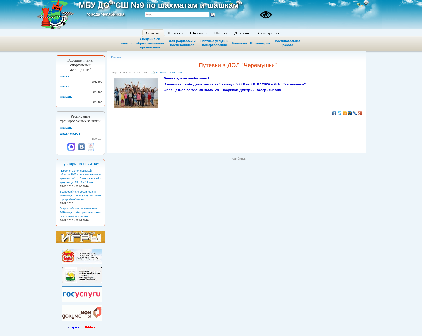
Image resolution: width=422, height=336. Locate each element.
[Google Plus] (360, 113)
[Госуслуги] (82, 293)
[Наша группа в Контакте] (81, 149)
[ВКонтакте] (334, 113)
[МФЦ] (82, 312)
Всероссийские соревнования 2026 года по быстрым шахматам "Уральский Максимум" (81, 212)
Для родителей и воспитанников (182, 43)
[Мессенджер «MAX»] (71, 149)
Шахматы (161, 72)
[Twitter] (339, 113)
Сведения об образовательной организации (150, 43)
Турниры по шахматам (80, 164)
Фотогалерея (260, 43)
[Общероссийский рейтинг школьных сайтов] (90, 149)
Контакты (239, 43)
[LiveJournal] (355, 113)
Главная (126, 43)
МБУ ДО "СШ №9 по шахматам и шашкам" (161, 5)
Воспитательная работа (288, 43)
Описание (176, 72)
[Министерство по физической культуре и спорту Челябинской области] (82, 255)
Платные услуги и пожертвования (214, 43)
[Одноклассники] (344, 113)
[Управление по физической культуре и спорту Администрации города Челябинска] (82, 274)
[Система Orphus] (81, 325)
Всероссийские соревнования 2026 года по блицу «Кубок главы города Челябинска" (80, 195)
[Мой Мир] (349, 113)
